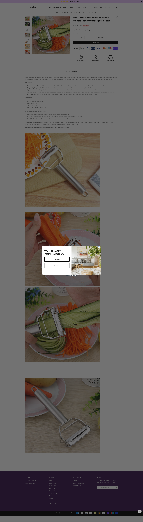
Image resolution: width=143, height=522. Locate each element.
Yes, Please (57, 259)
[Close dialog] (99, 247)
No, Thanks (57, 265)
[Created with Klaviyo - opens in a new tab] (71, 275)
